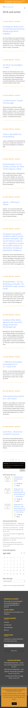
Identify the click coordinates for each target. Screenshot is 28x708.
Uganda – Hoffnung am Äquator (11, 203)
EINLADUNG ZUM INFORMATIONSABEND (18, 479)
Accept (14, 703)
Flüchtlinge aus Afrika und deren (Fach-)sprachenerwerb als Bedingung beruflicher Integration (13, 30)
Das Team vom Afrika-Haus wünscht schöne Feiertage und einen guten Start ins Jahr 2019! (13, 544)
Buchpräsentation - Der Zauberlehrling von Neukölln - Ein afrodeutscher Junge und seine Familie (14, 285)
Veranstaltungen (8, 627)
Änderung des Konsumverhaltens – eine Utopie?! (13, 397)
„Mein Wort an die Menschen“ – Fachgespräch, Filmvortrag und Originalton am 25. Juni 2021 (13, 529)
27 (19, 460)
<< (4, 460)
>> (24, 460)
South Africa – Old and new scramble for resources (12, 433)
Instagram (6, 614)
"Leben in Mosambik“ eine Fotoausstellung (12, 135)
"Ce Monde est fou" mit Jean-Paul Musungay (13, 101)
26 (16, 460)
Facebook (18, 612)
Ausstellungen (7, 625)
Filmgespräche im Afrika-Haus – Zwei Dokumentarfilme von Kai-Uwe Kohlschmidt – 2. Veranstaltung (19, 508)
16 (10, 460)
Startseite (6, 622)
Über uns (6, 630)
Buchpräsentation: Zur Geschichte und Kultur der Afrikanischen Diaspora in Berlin (13, 166)
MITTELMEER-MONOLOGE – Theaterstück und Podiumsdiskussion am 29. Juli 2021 (14, 665)
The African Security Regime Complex (12, 66)
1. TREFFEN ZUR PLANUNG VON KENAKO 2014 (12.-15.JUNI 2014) (12, 364)
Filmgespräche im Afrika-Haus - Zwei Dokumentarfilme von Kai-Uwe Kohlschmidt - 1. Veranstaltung (19, 492)
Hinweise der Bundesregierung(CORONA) (13, 585)
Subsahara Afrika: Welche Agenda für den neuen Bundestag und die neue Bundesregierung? (13, 323)
